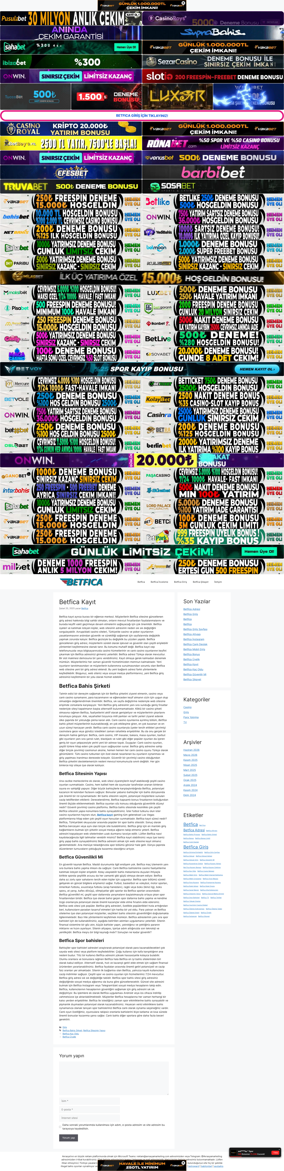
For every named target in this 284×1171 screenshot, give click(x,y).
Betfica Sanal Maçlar (191, 890)
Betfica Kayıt (190, 664)
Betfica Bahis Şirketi (72, 1030)
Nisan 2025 (190, 765)
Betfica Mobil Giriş (194, 649)
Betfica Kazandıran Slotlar (193, 864)
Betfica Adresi (191, 609)
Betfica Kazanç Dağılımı (212, 867)
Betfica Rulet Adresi (190, 886)
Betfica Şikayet (200, 581)
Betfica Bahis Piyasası (191, 834)
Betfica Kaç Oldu (71, 1033)
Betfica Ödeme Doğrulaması (193, 909)
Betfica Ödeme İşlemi (191, 913)
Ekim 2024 (189, 795)
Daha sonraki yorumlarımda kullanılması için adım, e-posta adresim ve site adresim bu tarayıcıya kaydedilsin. (113, 1126)
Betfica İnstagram (193, 639)
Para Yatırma (191, 717)
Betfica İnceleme (159, 581)
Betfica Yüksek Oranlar (192, 901)
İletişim (218, 581)
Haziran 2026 (191, 749)
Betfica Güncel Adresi (204, 856)
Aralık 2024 (190, 785)
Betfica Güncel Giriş (190, 860)
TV (185, 722)
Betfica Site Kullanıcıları (209, 890)
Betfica (141, 581)
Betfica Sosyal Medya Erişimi (213, 894)
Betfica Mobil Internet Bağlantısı (211, 875)
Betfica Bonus (191, 654)
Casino (187, 707)
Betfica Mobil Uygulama (192, 879)
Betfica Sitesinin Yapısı (94, 1030)
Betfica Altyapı (192, 634)
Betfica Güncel (188, 856)
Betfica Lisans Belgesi (205, 871)
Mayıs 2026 (190, 754)
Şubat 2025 (190, 775)
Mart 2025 (189, 770)
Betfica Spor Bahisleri (191, 898)
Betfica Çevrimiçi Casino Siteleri (195, 905)
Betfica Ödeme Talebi (214, 909)
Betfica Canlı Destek (195, 644)
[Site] (71, 201)
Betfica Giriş (180, 581)
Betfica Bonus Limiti (202, 838)
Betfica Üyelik (69, 1037)
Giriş (65, 1027)
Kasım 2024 (190, 790)
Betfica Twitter (216, 898)
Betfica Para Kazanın (191, 882)
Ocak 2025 (189, 780)
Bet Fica (202, 825)
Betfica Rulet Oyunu (207, 886)
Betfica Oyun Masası (210, 879)
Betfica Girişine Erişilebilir (193, 852)
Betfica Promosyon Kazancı (210, 882)
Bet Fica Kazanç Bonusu (192, 867)
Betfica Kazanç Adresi (212, 864)
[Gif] (142, 278)
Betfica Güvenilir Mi (194, 674)
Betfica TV (205, 898)
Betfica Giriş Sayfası (195, 629)
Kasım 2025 (190, 760)
